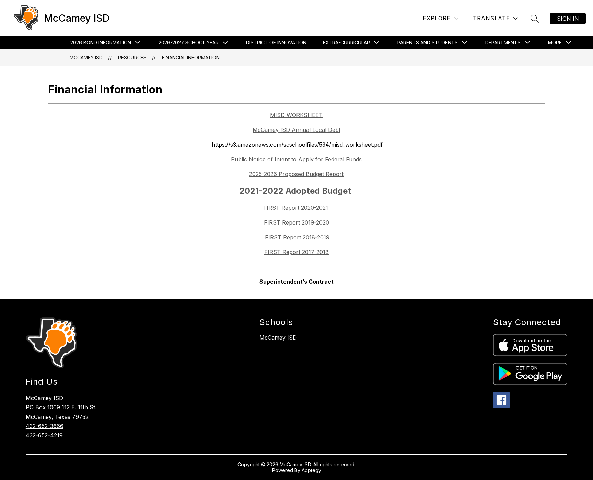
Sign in (568, 18)
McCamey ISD (86, 57)
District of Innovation (276, 42)
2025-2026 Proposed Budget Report (296, 174)
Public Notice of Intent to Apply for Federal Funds (296, 159)
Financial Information (191, 57)
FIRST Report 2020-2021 (295, 207)
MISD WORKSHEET (296, 115)
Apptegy (311, 470)
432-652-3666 (44, 426)
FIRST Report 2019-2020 (296, 222)
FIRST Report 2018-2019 (297, 237)
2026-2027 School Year (189, 42)
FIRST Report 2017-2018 (296, 252)
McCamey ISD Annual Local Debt (296, 129)
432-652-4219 (44, 435)
